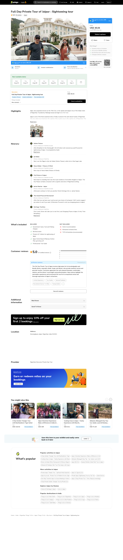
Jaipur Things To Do (40, 515)
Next (88, 39)
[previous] (106, 399)
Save (107, 40)
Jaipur (25, 15)
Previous (10, 39)
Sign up (109, 2)
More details (15, 102)
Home (12, 515)
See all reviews (58, 291)
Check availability (76, 101)
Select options (100, 34)
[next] (110, 399)
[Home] (19, 2)
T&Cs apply (36, 322)
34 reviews (18, 15)
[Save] (32, 405)
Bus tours (49, 515)
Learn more (18, 384)
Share (95, 40)
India (17, 515)
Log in (102, 2)
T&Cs (84, 62)
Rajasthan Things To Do (26, 515)
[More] (50, 252)
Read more (33, 122)
